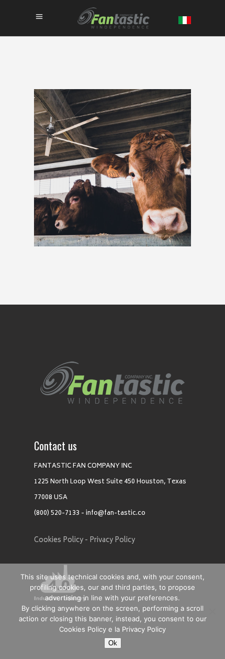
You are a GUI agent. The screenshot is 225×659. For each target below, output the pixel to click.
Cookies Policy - (61, 541)
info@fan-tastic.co (115, 513)
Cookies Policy (82, 629)
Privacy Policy (112, 541)
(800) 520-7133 (57, 513)
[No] (212, 611)
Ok (112, 643)
